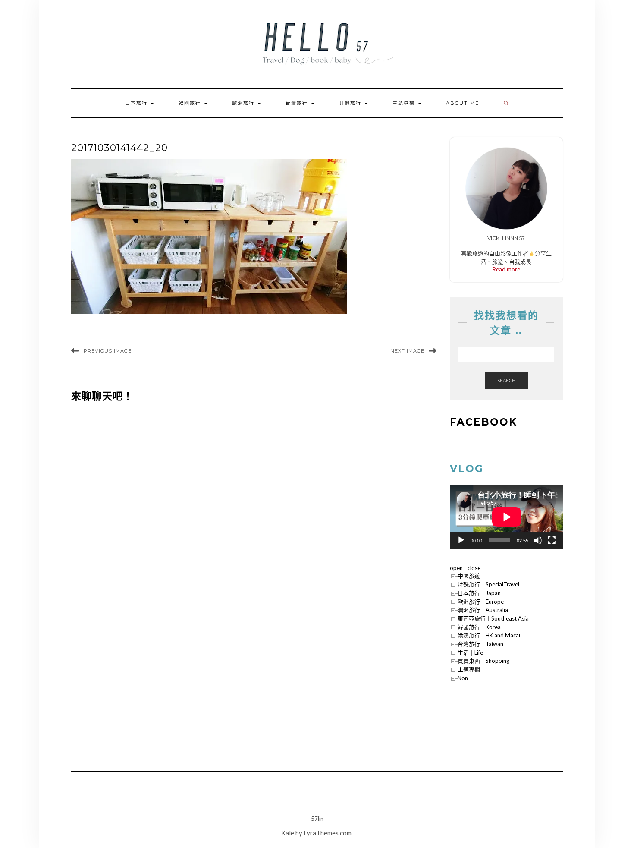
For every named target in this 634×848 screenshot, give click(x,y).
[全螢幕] (551, 540)
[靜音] (538, 540)
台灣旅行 (298, 103)
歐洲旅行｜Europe (481, 601)
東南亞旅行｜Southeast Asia (493, 618)
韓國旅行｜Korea (479, 627)
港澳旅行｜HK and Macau (490, 635)
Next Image (407, 351)
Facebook (483, 422)
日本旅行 (137, 103)
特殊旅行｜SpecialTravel (488, 584)
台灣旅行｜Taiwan (480, 643)
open (456, 567)
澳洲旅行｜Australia (483, 609)
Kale (287, 833)
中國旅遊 (469, 575)
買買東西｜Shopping (483, 660)
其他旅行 (351, 103)
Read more (506, 269)
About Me (462, 103)
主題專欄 (404, 103)
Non (463, 678)
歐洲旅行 (244, 103)
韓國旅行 (191, 103)
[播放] (461, 540)
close (474, 567)
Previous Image (108, 351)
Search (506, 380)
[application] (506, 517)
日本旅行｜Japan (479, 593)
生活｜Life (470, 652)
